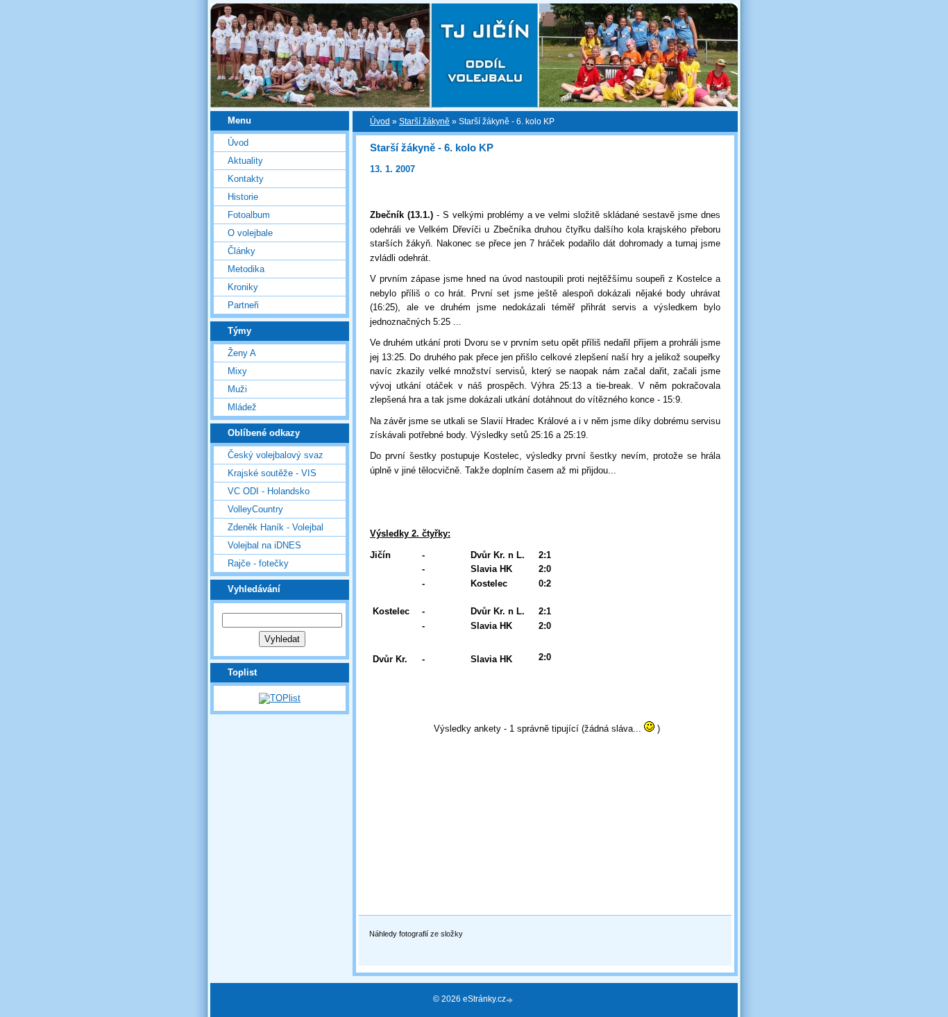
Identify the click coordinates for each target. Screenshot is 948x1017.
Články (241, 251)
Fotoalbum (249, 215)
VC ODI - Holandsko (269, 491)
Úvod (238, 142)
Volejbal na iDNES (264, 545)
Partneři (243, 305)
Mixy (237, 371)
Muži (237, 389)
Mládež (242, 407)
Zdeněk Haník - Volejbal (275, 527)
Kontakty (246, 179)
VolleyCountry (255, 509)
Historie (243, 197)
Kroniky (243, 287)
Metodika (246, 269)
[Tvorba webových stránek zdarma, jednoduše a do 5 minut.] (511, 1000)
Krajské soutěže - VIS (272, 473)
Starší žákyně (424, 121)
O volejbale (250, 233)
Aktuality (245, 161)
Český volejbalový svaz (275, 455)
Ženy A (242, 353)
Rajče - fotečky (258, 563)
